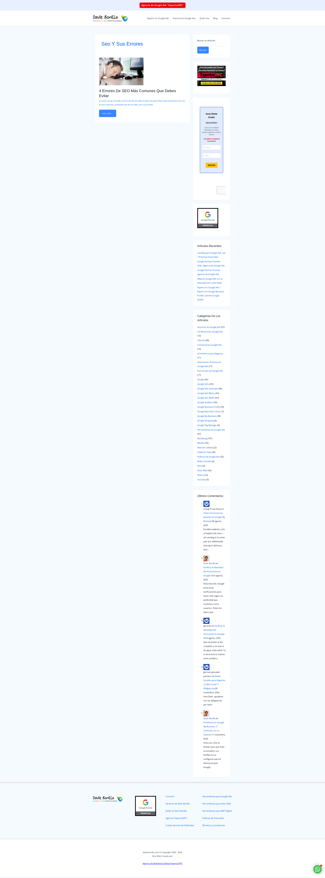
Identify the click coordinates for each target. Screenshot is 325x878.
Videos (200, 475)
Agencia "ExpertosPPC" (177, 818)
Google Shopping (205, 420)
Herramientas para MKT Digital (217, 811)
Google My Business (206, 416)
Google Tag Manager (207, 425)
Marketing (202, 438)
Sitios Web (202, 470)
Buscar (203, 50)
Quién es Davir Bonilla (176, 811)
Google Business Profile (208, 407)
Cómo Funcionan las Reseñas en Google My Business (214, 517)
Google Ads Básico (206, 393)
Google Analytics (205, 402)
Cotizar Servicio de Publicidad (180, 825)
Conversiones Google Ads (209, 344)
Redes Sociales (204, 461)
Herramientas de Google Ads (211, 429)
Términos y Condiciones (213, 825)
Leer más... (107, 112)
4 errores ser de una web (109, 101)
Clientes (201, 340)
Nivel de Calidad (205, 447)
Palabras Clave (204, 452)
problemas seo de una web (126, 104)
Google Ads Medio (206, 397)
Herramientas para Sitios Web (216, 803)
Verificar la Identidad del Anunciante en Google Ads (213, 571)
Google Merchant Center (209, 411)
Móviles (201, 443)
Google (200, 379)
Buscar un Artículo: (206, 40)
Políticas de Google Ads (208, 456)
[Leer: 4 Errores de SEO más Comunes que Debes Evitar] (121, 71)
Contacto (170, 796)
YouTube (201, 479)
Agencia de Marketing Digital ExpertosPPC (163, 863)
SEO (199, 465)
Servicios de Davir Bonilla (178, 803)
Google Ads (202, 384)
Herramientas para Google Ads (217, 796)
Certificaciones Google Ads (210, 331)
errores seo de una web (131, 101)
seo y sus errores (146, 104)
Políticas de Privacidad (213, 818)
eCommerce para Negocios (210, 353)
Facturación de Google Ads (210, 370)
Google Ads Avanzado (207, 388)
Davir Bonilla (209, 563)
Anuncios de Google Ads (209, 327)
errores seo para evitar (152, 101)
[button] (162, 5)
